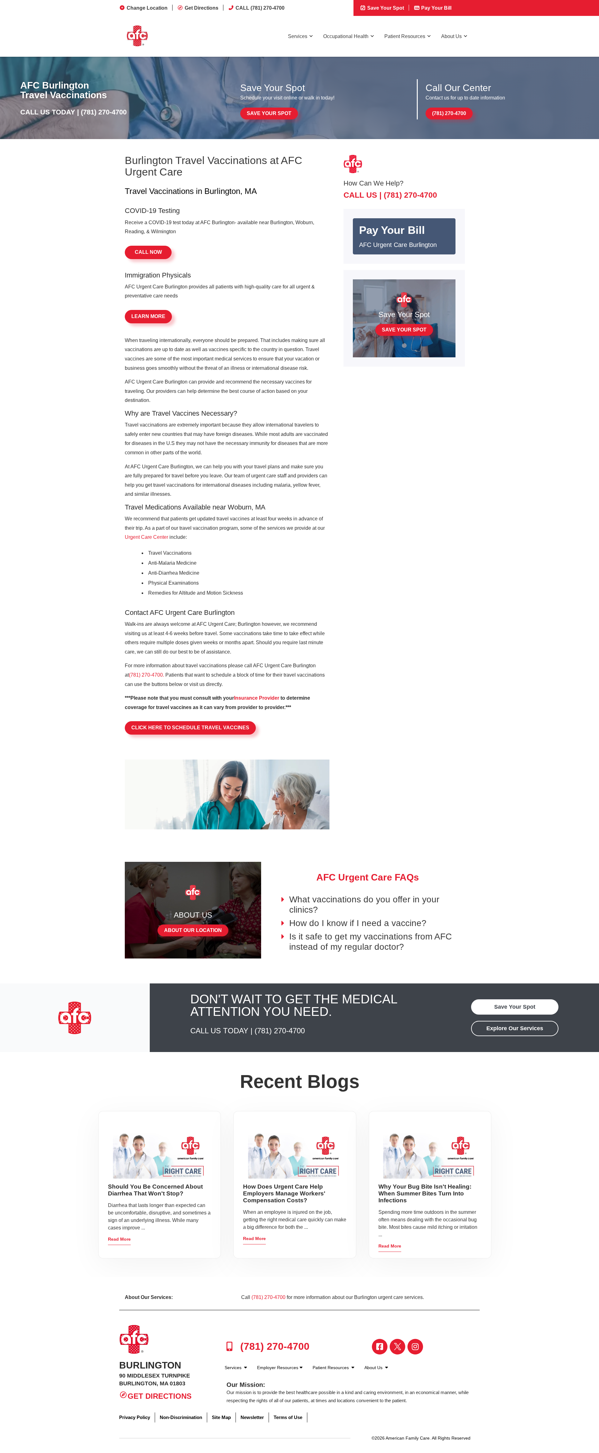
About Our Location (193, 930)
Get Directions (201, 8)
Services (297, 36)
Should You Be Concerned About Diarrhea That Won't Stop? (155, 1190)
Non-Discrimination (181, 1417)
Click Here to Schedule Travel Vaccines (190, 727)
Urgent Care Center (146, 537)
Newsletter (252, 1417)
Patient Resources (404, 36)
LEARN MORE (148, 316)
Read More (119, 1239)
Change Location (147, 8)
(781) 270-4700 (104, 112)
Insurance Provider (256, 698)
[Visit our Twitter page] (397, 1346)
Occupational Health (345, 36)
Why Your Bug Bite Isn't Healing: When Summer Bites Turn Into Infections (424, 1193)
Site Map (221, 1417)
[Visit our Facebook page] (379, 1346)
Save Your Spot (385, 8)
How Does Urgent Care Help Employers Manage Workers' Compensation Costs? (284, 1193)
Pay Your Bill (435, 8)
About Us (451, 36)
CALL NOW (148, 252)
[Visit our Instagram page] (415, 1346)
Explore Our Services (514, 1028)
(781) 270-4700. (146, 675)
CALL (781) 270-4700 (260, 8)
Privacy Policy (134, 1417)
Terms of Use (288, 1417)
